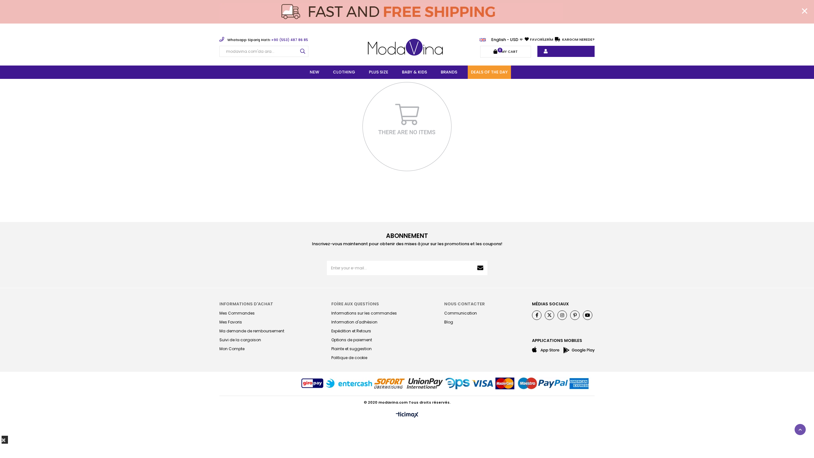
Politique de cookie (349, 357)
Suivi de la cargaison (240, 340)
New (314, 72)
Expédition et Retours (351, 331)
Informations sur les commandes (364, 313)
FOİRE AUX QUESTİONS (355, 304)
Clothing (344, 72)
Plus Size (378, 72)
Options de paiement (351, 340)
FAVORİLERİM (541, 39)
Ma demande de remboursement (251, 331)
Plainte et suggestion (351, 348)
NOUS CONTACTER (464, 304)
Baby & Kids (414, 72)
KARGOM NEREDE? (578, 39)
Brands (449, 72)
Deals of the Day (489, 72)
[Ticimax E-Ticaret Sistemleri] (407, 415)
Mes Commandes (237, 313)
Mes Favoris (230, 322)
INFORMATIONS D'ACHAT (246, 304)
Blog (448, 322)
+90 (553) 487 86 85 (267, 39)
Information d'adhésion (354, 322)
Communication (460, 313)
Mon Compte (232, 348)
